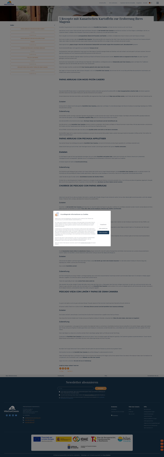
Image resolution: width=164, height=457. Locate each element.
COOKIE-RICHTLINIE (85, 242)
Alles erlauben (103, 232)
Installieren (103, 224)
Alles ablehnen (103, 228)
